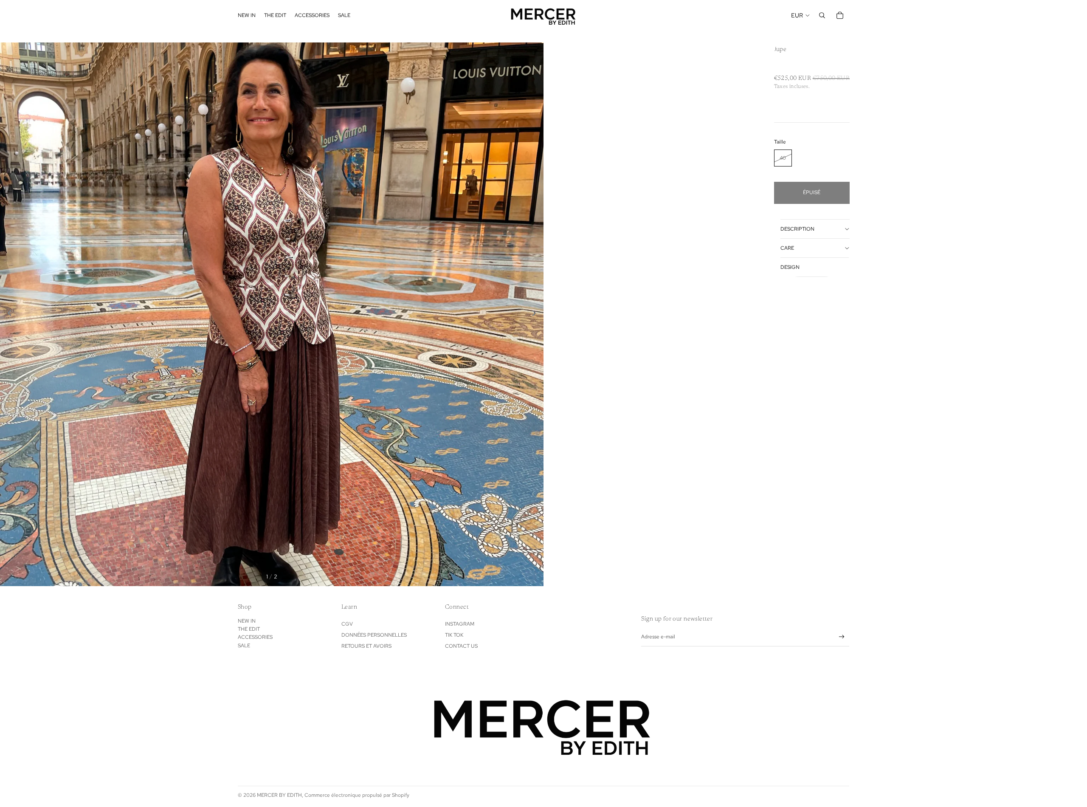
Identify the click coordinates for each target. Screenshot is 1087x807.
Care (787, 248)
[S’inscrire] (841, 636)
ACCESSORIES (255, 637)
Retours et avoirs (366, 646)
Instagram (459, 624)
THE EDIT (249, 629)
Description (797, 229)
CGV (347, 624)
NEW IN (247, 621)
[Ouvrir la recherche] (822, 15)
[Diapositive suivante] (536, 314)
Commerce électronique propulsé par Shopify (356, 795)
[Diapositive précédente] (7, 314)
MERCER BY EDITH (279, 795)
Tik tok (454, 635)
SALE (244, 645)
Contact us (461, 646)
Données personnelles (374, 635)
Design (790, 267)
